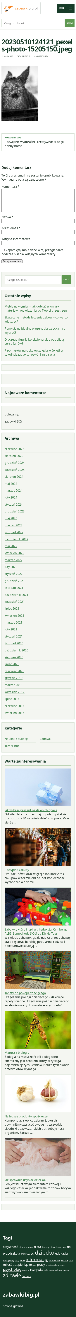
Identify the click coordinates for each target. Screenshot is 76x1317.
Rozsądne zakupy (17, 870)
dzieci (30, 1253)
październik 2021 (16, 595)
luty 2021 (11, 629)
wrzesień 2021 (15, 602)
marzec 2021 (13, 622)
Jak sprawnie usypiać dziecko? (25, 1180)
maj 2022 (11, 546)
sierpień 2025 (14, 456)
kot (58, 1260)
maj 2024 (11, 484)
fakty (17, 1260)
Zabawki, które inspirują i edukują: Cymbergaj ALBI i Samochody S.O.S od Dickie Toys (36, 931)
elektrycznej (8, 1260)
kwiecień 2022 (14, 553)
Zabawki (45, 739)
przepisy (61, 1265)
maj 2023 (11, 518)
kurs (71, 1260)
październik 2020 (16, 650)
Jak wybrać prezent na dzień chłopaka (31, 810)
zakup (52, 1270)
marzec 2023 (13, 525)
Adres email (10, 228)
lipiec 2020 (12, 664)
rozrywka (36, 1269)
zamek (66, 1270)
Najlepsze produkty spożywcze (26, 1116)
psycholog (12, 1269)
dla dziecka (56, 1247)
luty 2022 (11, 567)
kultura (64, 1260)
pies (34, 1265)
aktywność (10, 1247)
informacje (37, 1259)
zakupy (58, 1270)
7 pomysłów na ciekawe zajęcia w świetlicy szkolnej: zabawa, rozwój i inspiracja (34, 352)
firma (22, 1260)
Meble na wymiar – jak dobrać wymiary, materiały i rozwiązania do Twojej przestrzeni (36, 308)
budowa (29, 1247)
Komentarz (10, 187)
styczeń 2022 (14, 574)
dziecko (44, 1252)
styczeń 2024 (14, 504)
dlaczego (46, 1247)
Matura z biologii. (17, 1053)
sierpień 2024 (14, 477)
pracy (41, 1264)
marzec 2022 (13, 560)
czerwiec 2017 (14, 706)
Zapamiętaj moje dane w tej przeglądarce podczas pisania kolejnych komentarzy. (32, 252)
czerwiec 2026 (14, 449)
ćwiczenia (26, 1276)
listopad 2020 (14, 643)
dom (64, 1247)
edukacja (61, 1253)
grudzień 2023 (15, 511)
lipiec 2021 (12, 608)
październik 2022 (16, 539)
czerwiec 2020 (14, 671)
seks (46, 1270)
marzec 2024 (13, 490)
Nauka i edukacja (16, 739)
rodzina (25, 1270)
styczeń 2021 (14, 636)
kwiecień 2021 (14, 616)
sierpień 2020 (14, 657)
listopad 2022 (14, 532)
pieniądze (25, 1264)
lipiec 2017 (12, 699)
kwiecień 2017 (14, 713)
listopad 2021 (14, 588)
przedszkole (51, 1265)
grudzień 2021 (15, 581)
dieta (37, 1247)
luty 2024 (11, 497)
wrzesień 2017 (15, 692)
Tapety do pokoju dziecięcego (25, 993)
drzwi (23, 1254)
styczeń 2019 (14, 678)
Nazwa (7, 217)
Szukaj (70, 23)
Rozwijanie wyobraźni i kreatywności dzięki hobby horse (35, 142)
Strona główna (13, 1306)
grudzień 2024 (15, 463)
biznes (22, 1247)
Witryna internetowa (15, 239)
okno (15, 1265)
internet (53, 1260)
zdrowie (12, 1275)
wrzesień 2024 (15, 470)
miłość (7, 1264)
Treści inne (12, 746)
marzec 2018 (13, 685)
